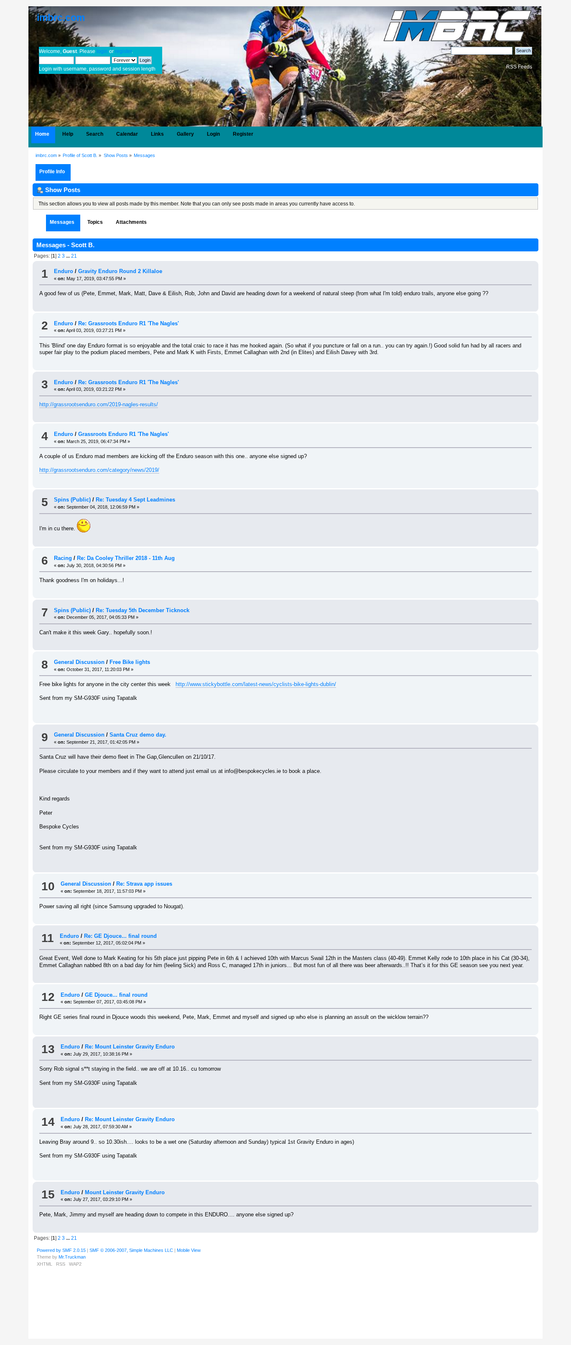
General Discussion (79, 662)
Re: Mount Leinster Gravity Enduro (130, 1047)
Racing (63, 558)
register (123, 51)
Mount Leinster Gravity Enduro (125, 1192)
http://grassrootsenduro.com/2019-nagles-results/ (98, 404)
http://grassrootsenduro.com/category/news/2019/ (99, 470)
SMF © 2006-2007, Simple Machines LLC (131, 1250)
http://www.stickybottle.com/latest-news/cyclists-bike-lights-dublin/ (256, 684)
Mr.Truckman (72, 1256)
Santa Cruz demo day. (138, 735)
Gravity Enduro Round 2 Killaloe (120, 271)
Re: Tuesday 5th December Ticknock (142, 610)
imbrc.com (61, 17)
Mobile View (189, 1250)
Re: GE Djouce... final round (120, 936)
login (102, 51)
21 (74, 255)
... (68, 255)
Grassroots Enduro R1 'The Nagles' (123, 434)
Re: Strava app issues (144, 884)
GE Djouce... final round (116, 995)
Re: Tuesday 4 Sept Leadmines (135, 499)
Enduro (63, 271)
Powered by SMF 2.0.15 (61, 1250)
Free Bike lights (130, 662)
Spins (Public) (72, 499)
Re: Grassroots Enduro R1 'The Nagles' (128, 323)
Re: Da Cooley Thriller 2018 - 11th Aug (126, 558)
